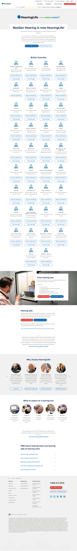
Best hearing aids (24, 488)
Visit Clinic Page (31, 244)
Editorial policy (12, 502)
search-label (75, 1)
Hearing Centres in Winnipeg (36, 491)
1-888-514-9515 (57, 482)
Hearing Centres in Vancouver (36, 488)
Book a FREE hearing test (69, 4)
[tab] (40, 4)
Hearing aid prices (24, 486)
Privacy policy (11, 497)
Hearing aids (24, 481)
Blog (9, 493)
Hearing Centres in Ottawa (36, 495)
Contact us (11, 486)
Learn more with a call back (57, 296)
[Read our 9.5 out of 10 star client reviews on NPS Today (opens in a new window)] (60, 7)
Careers (10, 490)
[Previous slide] (7, 376)
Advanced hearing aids (46, 389)
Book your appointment (16, 75)
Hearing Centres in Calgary (36, 499)
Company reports (12, 500)
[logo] (6, 4)
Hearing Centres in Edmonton (36, 502)
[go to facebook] (54, 496)
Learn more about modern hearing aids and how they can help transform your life (37, 328)
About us (11, 481)
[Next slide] (69, 376)
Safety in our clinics (13, 495)
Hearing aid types (24, 483)
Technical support (62, 491)
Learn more (16, 389)
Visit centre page (16, 79)
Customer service (12, 488)
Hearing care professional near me (37, 506)
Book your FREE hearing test (32, 46)
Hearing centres (36, 481)
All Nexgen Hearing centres (45, 46)
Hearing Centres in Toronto (36, 484)
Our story (10, 483)
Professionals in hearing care (31, 389)
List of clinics (53, 491)
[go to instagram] (61, 496)
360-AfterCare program (61, 389)
